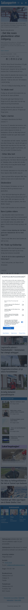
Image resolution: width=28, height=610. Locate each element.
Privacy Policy (22, 333)
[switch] (22, 305)
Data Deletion (6, 333)
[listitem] (14, 301)
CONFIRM (8, 328)
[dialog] (14, 305)
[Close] (25, 277)
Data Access (14, 333)
